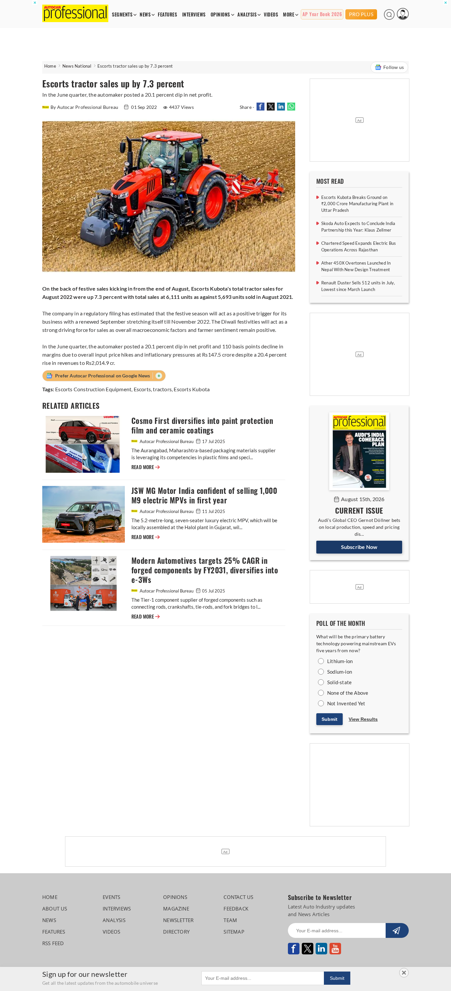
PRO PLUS (361, 14)
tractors (162, 389)
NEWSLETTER (178, 920)
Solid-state (339, 682)
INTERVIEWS (194, 15)
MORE (288, 15)
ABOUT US (54, 908)
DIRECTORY (176, 931)
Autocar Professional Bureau (166, 441)
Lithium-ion (340, 661)
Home (50, 66)
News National (76, 66)
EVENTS (111, 897)
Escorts (142, 389)
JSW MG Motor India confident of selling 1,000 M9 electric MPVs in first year (204, 495)
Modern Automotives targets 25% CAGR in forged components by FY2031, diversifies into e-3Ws (204, 570)
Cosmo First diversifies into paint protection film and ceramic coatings (202, 425)
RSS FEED (53, 943)
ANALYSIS (247, 15)
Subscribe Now (359, 547)
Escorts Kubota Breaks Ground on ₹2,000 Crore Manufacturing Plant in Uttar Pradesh (357, 204)
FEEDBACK (236, 908)
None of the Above (347, 693)
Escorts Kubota (192, 389)
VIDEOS (271, 15)
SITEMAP (234, 931)
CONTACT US (238, 897)
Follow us (393, 67)
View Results (363, 719)
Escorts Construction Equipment (93, 389)
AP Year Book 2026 (322, 14)
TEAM (230, 920)
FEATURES (167, 15)
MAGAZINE (176, 908)
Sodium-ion (339, 672)
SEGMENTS (122, 15)
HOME (49, 897)
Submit (329, 719)
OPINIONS (220, 15)
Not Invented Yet (346, 703)
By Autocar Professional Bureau (85, 107)
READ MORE (145, 467)
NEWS (145, 15)
